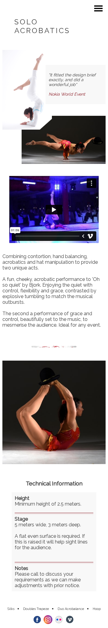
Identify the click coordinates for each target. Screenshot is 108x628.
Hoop (97, 609)
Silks (10, 609)
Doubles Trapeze (36, 609)
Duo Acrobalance (71, 609)
